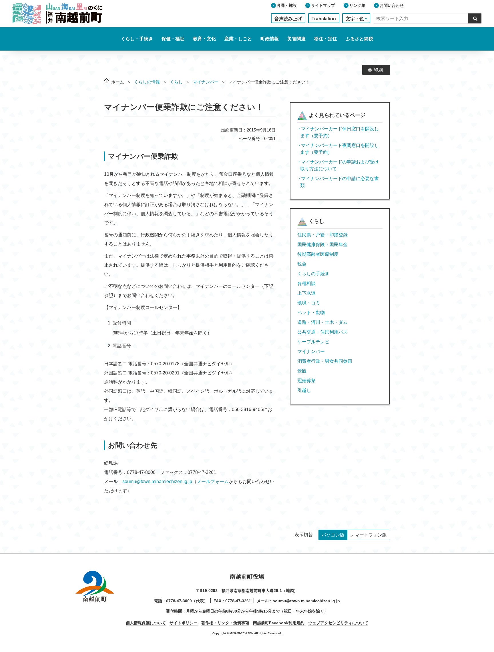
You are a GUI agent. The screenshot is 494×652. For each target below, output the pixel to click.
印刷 (378, 69)
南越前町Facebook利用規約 (278, 623)
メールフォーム (213, 481)
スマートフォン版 (368, 535)
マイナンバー (205, 81)
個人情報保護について (146, 623)
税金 (301, 264)
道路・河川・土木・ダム (322, 322)
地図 (290, 590)
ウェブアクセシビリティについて (338, 623)
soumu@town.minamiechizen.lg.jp (157, 481)
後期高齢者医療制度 (317, 254)
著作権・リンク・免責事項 (225, 623)
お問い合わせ (392, 5)
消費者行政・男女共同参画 (324, 361)
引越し (304, 390)
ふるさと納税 (359, 38)
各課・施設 (287, 5)
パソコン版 (333, 535)
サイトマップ (323, 5)
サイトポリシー (184, 623)
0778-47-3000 (179, 601)
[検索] (474, 18)
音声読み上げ (288, 18)
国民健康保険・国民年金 (322, 244)
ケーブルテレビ (313, 341)
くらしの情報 (147, 81)
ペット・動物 (311, 312)
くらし (176, 81)
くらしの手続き (313, 273)
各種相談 (306, 283)
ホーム (117, 81)
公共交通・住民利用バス (322, 332)
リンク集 (357, 5)
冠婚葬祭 (306, 380)
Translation (324, 18)
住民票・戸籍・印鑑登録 (322, 234)
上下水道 (306, 293)
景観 (301, 370)
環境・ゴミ (308, 302)
